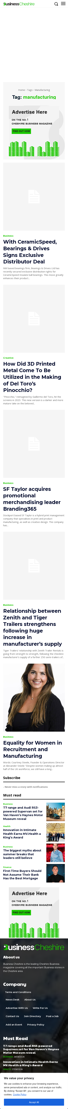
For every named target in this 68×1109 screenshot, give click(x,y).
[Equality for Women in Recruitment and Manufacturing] (34, 698)
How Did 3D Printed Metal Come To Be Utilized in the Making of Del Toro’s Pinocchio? (32, 377)
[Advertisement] (34, 43)
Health (6, 826)
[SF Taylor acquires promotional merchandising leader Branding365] (34, 444)
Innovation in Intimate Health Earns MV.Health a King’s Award (22, 833)
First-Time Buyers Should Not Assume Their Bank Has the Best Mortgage (22, 874)
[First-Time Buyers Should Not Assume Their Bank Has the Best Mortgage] (55, 873)
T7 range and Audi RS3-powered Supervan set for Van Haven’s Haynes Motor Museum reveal (23, 813)
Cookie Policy (19, 1094)
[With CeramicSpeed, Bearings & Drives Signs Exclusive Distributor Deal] (34, 197)
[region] (34, 1091)
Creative (8, 358)
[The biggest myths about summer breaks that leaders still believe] (55, 853)
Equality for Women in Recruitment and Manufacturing (32, 749)
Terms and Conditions (18, 992)
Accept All (34, 1102)
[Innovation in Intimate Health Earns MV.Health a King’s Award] (55, 832)
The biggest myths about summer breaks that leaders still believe (22, 854)
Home (21, 89)
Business (8, 236)
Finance (7, 867)
